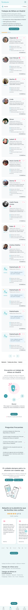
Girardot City (20, 575)
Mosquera (7, 568)
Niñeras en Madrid (20, 563)
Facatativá (8, 575)
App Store (10, 480)
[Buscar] (3, 7)
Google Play (19, 480)
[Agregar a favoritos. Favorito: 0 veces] (24, 38)
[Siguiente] (17, 356)
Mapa (14, 603)
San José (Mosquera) (15, 568)
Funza (3, 568)
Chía (13, 576)
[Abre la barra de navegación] (25, 2)
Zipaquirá (14, 575)
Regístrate (14, 414)
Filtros (24, 6)
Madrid (10, 576)
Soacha (3, 575)
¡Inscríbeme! (14, 553)
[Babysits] (5, 2)
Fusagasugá (4, 576)
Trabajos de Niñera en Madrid (8, 563)
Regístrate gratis (14, 28)
